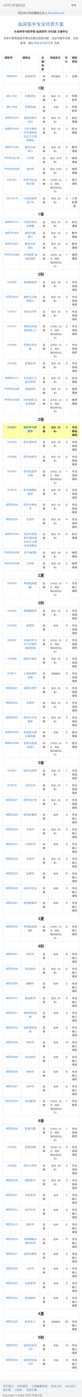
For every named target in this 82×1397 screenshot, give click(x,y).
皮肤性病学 (30, 1254)
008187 (12, 640)
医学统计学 (30, 800)
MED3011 (12, 1013)
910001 (12, 770)
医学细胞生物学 (30, 491)
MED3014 (12, 844)
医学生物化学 (30, 506)
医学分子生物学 (30, 719)
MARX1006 (12, 743)
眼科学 (30, 1224)
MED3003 (12, 1345)
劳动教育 (30, 1101)
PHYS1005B (12, 552)
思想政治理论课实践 (30, 734)
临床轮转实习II (30, 1347)
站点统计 (70, 1386)
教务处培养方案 (43, 43)
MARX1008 (12, 534)
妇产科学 (30, 1209)
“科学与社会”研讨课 (30, 181)
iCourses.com (56, 13)
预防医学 (30, 1180)
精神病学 (30, 1298)
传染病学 (30, 968)
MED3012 (12, 1027)
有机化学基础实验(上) (30, 328)
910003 (12, 583)
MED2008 (12, 1128)
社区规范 (22, 1386)
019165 (12, 363)
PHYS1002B (12, 169)
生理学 (30, 519)
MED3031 (12, 1195)
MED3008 (12, 968)
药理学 (30, 703)
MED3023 (12, 1283)
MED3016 (12, 1239)
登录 (73, 5)
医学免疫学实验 (30, 473)
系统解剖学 (30, 282)
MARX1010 (12, 222)
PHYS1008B (12, 254)
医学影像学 (30, 814)
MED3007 (12, 954)
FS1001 (12, 180)
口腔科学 (30, 844)
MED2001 (12, 688)
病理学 (30, 625)
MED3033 (12, 926)
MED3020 (12, 888)
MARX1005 (12, 732)
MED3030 (12, 829)
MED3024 (12, 1298)
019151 (12, 326)
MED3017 (12, 1254)
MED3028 (12, 1057)
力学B (30, 158)
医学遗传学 (30, 442)
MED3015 (12, 1224)
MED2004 (12, 504)
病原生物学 (30, 658)
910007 (12, 471)
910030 (12, 610)
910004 (12, 442)
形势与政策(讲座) (30, 745)
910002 (12, 1165)
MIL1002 (12, 107)
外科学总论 (30, 888)
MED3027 (12, 1086)
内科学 (30, 1042)
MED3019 (12, 873)
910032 (12, 1147)
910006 (12, 456)
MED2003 (12, 519)
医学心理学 (30, 1165)
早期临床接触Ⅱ (30, 928)
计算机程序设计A (30, 200)
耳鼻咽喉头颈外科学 (30, 1241)
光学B (30, 563)
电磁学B (30, 389)
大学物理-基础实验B (30, 256)
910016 (12, 490)
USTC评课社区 (14, 4)
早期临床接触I (30, 585)
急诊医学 (30, 998)
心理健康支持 (39, 1386)
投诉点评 (56, 1386)
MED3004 (12, 1360)
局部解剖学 (30, 610)
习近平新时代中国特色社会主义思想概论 (30, 134)
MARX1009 (12, 128)
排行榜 (7, 1390)
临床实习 (30, 1321)
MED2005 (12, 717)
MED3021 (12, 903)
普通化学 (30, 363)
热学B (30, 169)
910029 (12, 282)
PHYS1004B (12, 389)
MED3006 (12, 1042)
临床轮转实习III (30, 1361)
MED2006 (12, 1180)
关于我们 (8, 1386)
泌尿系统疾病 (30, 1029)
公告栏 (18, 1390)
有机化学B (30, 311)
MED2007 (12, 800)
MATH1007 (12, 244)
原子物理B (30, 552)
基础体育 (30, 76)
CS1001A (12, 198)
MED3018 (12, 859)
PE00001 (12, 76)
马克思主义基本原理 (30, 380)
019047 (12, 311)
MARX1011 (12, 378)
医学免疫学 (30, 456)
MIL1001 (12, 96)
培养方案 (31, 1390)
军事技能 (30, 107)
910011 (12, 673)
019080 (12, 345)
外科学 (30, 954)
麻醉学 (30, 983)
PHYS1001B (12, 158)
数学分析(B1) (30, 149)
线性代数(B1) (30, 234)
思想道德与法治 (30, 119)
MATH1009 (12, 233)
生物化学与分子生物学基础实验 (30, 644)
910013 (12, 785)
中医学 (30, 829)
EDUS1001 (12, 1101)
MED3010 (12, 998)
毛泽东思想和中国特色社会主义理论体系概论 (30, 539)
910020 (12, 625)
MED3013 (12, 1209)
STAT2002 (12, 297)
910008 (12, 658)
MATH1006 (12, 147)
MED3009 (12, 983)
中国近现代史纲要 (30, 224)
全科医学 (30, 1195)
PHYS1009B (12, 400)
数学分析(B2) (30, 245)
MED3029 (12, 814)
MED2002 (12, 703)
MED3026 (12, 1071)
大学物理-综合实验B (30, 401)
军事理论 (30, 96)
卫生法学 (30, 785)
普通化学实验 (30, 346)
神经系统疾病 (30, 1014)
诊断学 (30, 873)
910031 (12, 427)
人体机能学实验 (30, 675)
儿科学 (30, 1268)
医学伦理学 (30, 770)
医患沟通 (30, 1128)
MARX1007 (12, 118)
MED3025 (12, 1321)
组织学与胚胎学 (30, 429)
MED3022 (12, 1268)
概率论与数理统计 (30, 298)
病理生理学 (30, 688)
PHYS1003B (12, 563)
